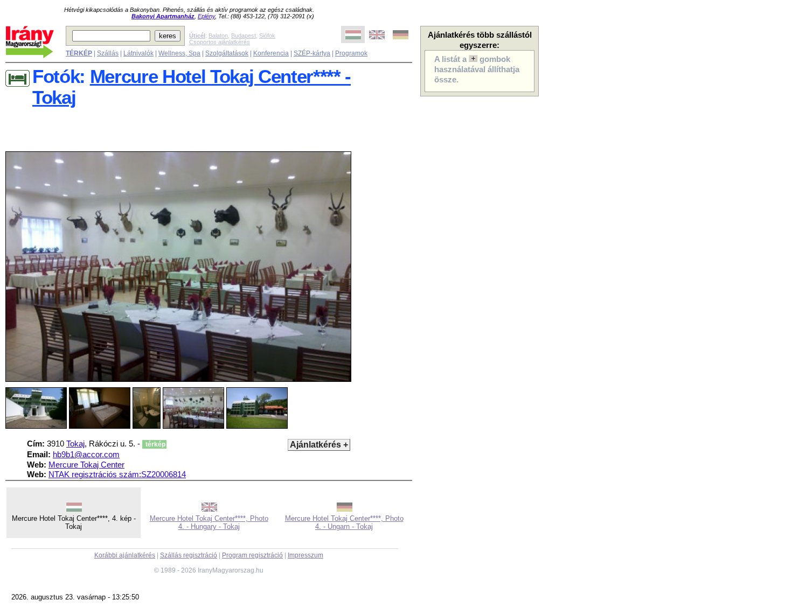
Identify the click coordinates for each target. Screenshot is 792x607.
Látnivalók (138, 53)
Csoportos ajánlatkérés (219, 42)
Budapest (243, 35)
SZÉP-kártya (312, 53)
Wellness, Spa (179, 53)
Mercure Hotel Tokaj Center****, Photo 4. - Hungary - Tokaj (209, 522)
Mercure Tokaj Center (86, 465)
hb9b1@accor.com (86, 454)
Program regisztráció (252, 555)
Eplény (206, 16)
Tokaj (75, 443)
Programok (351, 53)
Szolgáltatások (226, 53)
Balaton (218, 35)
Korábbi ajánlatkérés (124, 555)
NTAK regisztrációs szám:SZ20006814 (117, 474)
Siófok (267, 35)
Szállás (108, 53)
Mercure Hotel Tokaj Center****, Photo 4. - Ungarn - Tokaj (344, 522)
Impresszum (305, 555)
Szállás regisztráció (188, 555)
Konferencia (271, 53)
